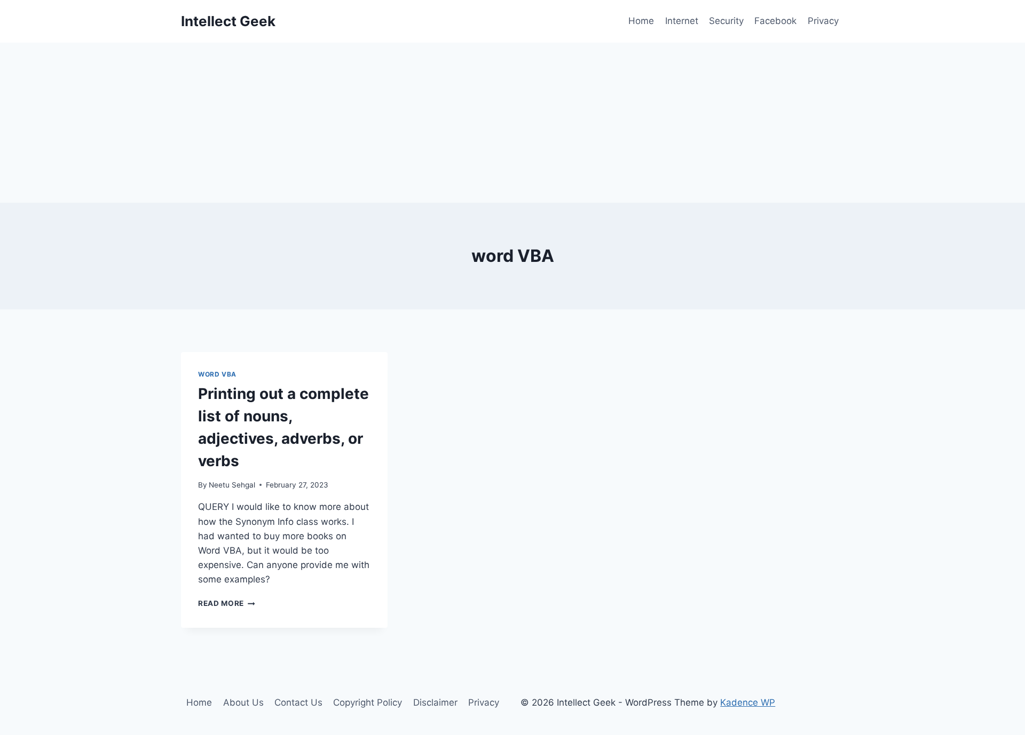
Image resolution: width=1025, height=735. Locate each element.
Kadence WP (747, 702)
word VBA (217, 374)
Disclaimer (435, 702)
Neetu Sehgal (232, 485)
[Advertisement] (512, 122)
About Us (243, 702)
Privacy (823, 20)
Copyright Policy (367, 702)
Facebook (775, 20)
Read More (226, 603)
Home (641, 20)
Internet (681, 20)
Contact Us (298, 702)
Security (726, 20)
